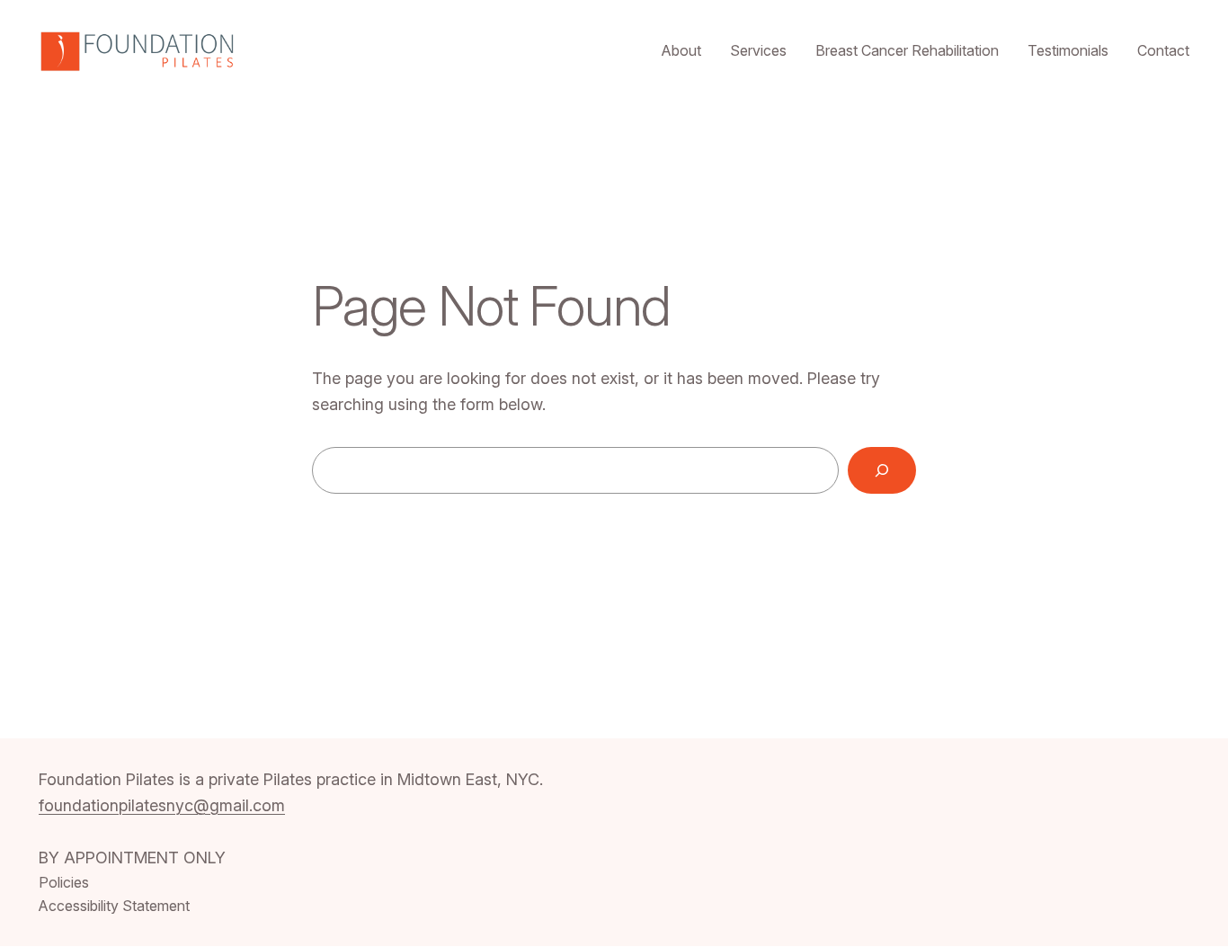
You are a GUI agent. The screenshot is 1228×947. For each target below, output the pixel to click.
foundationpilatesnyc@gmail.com (162, 805)
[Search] (882, 470)
